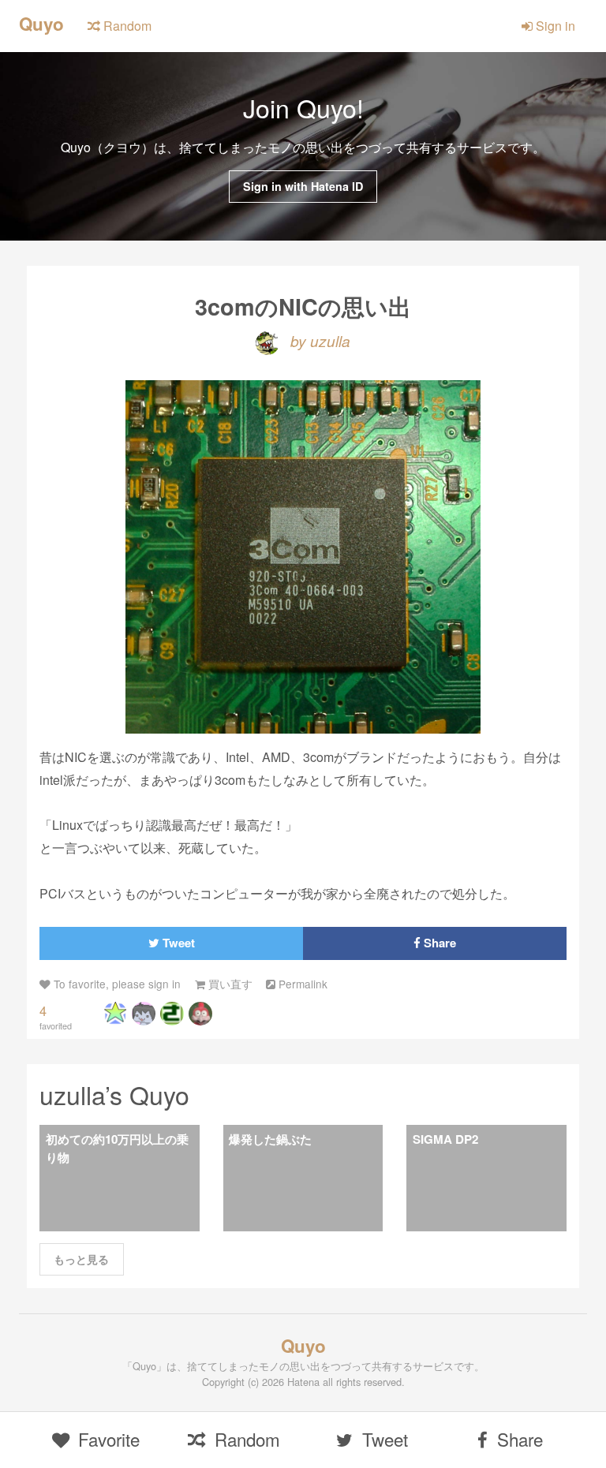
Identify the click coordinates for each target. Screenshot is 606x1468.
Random (126, 26)
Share (438, 942)
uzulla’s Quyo (114, 1094)
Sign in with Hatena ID (303, 186)
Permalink (301, 984)
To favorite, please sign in (115, 984)
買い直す (228, 984)
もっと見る (81, 1259)
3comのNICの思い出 (303, 306)
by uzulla (318, 340)
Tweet (177, 942)
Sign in (554, 26)
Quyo (41, 23)
